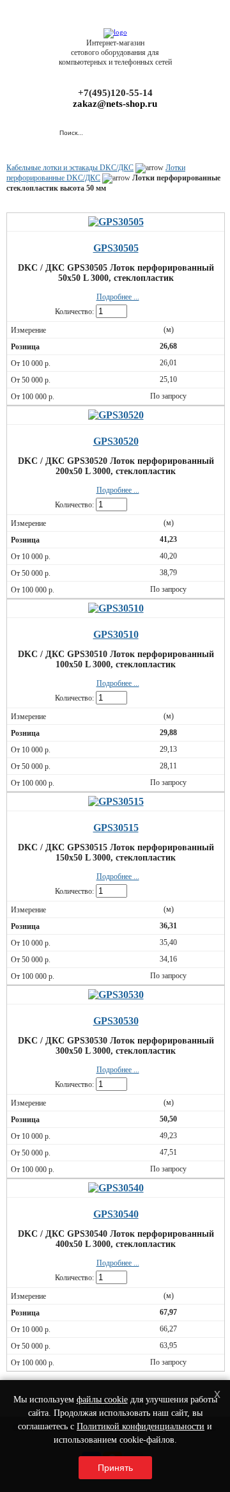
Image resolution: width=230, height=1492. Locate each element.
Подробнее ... (117, 296)
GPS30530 (116, 1020)
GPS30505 (116, 247)
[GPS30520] (116, 414)
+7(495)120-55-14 (115, 93)
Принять (115, 1468)
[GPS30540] (116, 1187)
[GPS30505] (116, 221)
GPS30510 (116, 634)
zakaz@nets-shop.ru (115, 104)
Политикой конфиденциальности (140, 1426)
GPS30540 (116, 1214)
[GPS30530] (116, 994)
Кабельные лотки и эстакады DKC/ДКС (70, 167)
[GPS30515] (116, 801)
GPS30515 (116, 827)
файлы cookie (102, 1399)
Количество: (74, 311)
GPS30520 (116, 441)
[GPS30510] (116, 608)
